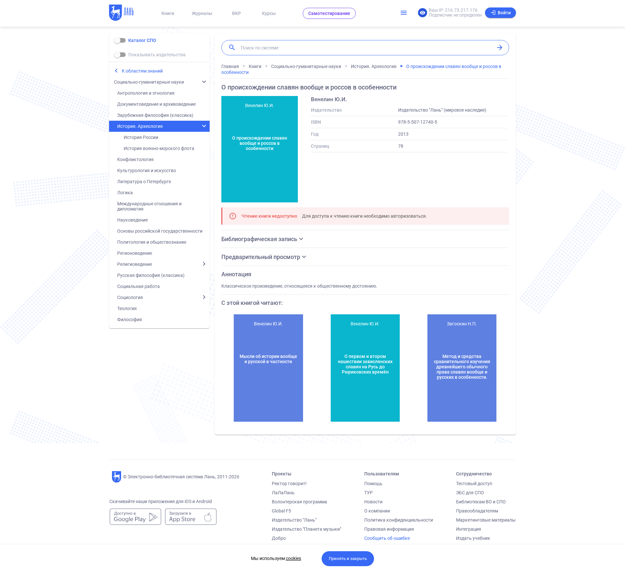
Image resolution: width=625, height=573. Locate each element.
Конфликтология (135, 159)
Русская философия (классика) (151, 275)
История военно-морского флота (159, 148)
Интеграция (468, 529)
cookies (293, 558)
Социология (130, 297)
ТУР (368, 492)
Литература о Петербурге (144, 181)
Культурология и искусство (146, 170)
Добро (279, 538)
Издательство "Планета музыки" (306, 529)
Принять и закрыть (348, 558)
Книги (167, 13)
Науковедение (132, 220)
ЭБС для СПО (470, 492)
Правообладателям (477, 510)
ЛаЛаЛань (283, 492)
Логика (125, 192)
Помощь (373, 483)
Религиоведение (134, 264)
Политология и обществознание (151, 242)
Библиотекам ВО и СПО (481, 501)
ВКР (236, 13)
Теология (127, 308)
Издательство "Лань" (294, 520)
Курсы (269, 13)
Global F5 (281, 510)
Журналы (202, 13)
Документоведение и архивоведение (156, 104)
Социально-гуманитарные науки (149, 82)
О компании (377, 510)
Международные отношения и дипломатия (149, 206)
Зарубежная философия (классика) (155, 115)
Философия (129, 319)
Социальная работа (138, 286)
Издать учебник (473, 538)
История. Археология (140, 126)
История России (141, 137)
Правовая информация (389, 529)
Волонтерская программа (299, 501)
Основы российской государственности (159, 231)
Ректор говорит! (289, 483)
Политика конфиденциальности (398, 520)
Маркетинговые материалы (486, 520)
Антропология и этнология (145, 93)
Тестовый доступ (474, 483)
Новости (373, 501)
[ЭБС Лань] (127, 13)
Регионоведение (134, 253)
